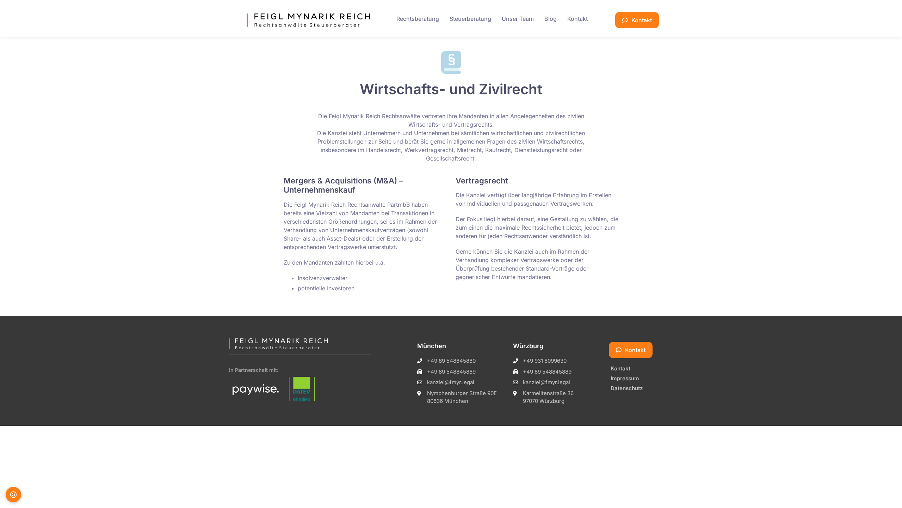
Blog (550, 18)
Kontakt (577, 18)
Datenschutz (627, 388)
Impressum (625, 378)
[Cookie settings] (13, 494)
